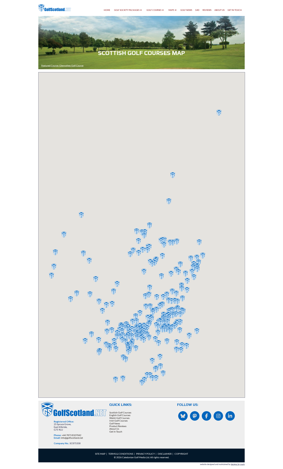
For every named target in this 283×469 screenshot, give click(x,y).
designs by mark (238, 464)
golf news (186, 10)
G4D (197, 10)
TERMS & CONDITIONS (120, 453)
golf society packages (127, 10)
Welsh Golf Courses (119, 418)
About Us (114, 428)
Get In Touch (115, 431)
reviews (207, 10)
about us (219, 10)
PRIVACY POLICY (145, 453)
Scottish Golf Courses (120, 412)
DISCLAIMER (165, 453)
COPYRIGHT (181, 453)
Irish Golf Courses (118, 420)
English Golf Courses (119, 415)
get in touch (235, 10)
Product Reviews (117, 426)
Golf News (114, 423)
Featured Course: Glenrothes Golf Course (62, 65)
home (107, 10)
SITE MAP (100, 453)
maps (171, 10)
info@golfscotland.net (72, 437)
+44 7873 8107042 (71, 435)
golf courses (154, 10)
